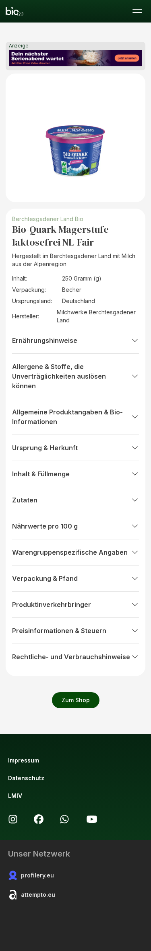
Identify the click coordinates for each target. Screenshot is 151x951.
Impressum (23, 760)
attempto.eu (38, 894)
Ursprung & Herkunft (45, 448)
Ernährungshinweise (44, 340)
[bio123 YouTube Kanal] (91, 819)
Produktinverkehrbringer (51, 605)
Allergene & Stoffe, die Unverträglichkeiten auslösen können (59, 376)
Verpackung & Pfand (45, 578)
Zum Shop (76, 700)
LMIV (15, 795)
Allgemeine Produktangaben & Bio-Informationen (67, 417)
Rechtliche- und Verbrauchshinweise (71, 657)
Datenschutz (26, 778)
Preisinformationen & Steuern (59, 631)
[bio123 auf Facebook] (38, 819)
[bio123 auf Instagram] (13, 819)
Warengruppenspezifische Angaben (70, 552)
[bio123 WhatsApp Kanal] (64, 819)
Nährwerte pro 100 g (45, 526)
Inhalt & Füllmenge (41, 474)
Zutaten (24, 500)
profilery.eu (37, 875)
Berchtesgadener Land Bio (47, 218)
